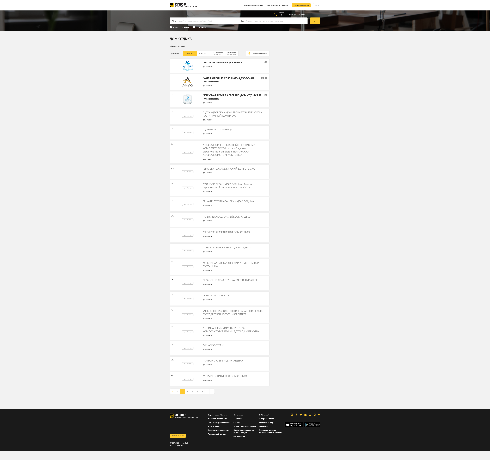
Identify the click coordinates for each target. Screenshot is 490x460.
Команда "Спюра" (267, 422)
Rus (316, 5)
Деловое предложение (218, 430)
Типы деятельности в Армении (277, 5)
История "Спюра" (267, 418)
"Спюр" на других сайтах (245, 426)
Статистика (238, 415)
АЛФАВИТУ (203, 53)
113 (280, 15)
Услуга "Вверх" (214, 426)
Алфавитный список (217, 434)
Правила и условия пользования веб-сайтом (270, 431)
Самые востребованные (219, 422)
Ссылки (237, 422)
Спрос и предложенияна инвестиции (244, 431)
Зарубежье (238, 418)
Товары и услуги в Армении (253, 5)
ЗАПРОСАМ (231, 53)
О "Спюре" (264, 415)
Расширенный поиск (297, 15)
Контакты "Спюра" (178, 435)
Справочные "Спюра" (218, 415)
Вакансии (263, 426)
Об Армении (239, 436)
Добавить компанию (301, 5)
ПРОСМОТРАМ (217, 53)
